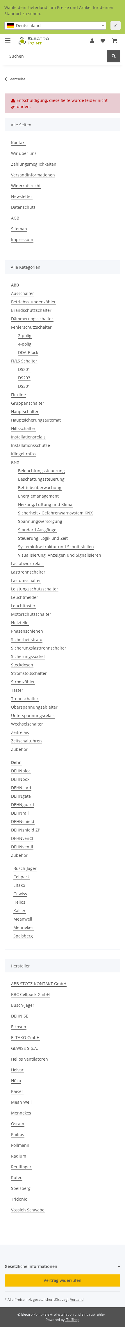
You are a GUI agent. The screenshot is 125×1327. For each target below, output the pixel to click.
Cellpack (21, 877)
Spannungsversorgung (40, 521)
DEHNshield (22, 821)
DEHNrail (20, 813)
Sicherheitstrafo (26, 639)
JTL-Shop (72, 1319)
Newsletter (21, 196)
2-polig (24, 335)
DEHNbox (20, 779)
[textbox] (55, 25)
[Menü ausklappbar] (7, 38)
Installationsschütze (30, 445)
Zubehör (19, 749)
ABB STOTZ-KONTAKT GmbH (38, 983)
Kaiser (19, 910)
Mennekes (23, 927)
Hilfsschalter (23, 428)
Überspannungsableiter (34, 707)
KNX (15, 462)
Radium (18, 1156)
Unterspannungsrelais (33, 715)
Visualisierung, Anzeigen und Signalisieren (59, 555)
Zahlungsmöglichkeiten (33, 164)
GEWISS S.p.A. (24, 1048)
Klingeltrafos (23, 454)
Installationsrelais (28, 437)
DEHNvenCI (22, 838)
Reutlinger (21, 1166)
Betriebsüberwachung (39, 487)
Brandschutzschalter (31, 310)
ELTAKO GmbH (25, 1037)
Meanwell (22, 919)
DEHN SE (19, 1016)
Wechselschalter (27, 724)
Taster (17, 690)
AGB (15, 218)
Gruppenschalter (27, 403)
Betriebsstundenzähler (33, 302)
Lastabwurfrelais (27, 563)
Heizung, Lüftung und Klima (45, 504)
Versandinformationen (33, 175)
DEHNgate (21, 796)
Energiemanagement (38, 496)
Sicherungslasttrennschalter (38, 648)
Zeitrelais (20, 732)
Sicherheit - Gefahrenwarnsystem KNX (55, 513)
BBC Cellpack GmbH (30, 994)
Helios (19, 902)
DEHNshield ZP (25, 830)
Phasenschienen (27, 631)
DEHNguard (22, 804)
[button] (92, 41)
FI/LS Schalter (24, 361)
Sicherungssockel (28, 656)
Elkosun (18, 1026)
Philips (17, 1134)
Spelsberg (23, 936)
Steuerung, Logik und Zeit (43, 538)
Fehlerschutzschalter (31, 327)
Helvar (17, 1070)
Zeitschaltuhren (26, 741)
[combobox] (55, 26)
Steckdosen (22, 665)
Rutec (16, 1177)
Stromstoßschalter (29, 673)
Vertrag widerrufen (62, 1280)
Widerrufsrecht (26, 185)
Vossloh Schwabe (27, 1210)
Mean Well (21, 1102)
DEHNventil (22, 847)
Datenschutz (23, 207)
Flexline (18, 394)
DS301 (24, 386)
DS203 (24, 378)
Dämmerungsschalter (32, 318)
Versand (76, 1299)
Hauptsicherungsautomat (36, 420)
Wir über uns (24, 153)
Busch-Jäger (25, 868)
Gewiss (20, 893)
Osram (17, 1123)
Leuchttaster (23, 605)
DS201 (24, 369)
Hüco (16, 1080)
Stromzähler (23, 681)
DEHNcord (21, 787)
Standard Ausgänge (37, 529)
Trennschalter (24, 698)
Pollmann (20, 1145)
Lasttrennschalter (28, 572)
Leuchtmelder (24, 597)
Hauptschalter (25, 411)
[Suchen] (113, 56)
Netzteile (19, 622)
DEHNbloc (21, 771)
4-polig (24, 344)
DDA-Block (28, 352)
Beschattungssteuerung (41, 479)
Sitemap (19, 228)
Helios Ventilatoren (29, 1059)
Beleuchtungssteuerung (41, 470)
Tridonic (19, 1199)
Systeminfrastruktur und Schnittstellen (56, 546)
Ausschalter (22, 293)
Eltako (19, 885)
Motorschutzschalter (31, 614)
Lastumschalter (26, 580)
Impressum (22, 239)
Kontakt (18, 142)
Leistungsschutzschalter (34, 589)
